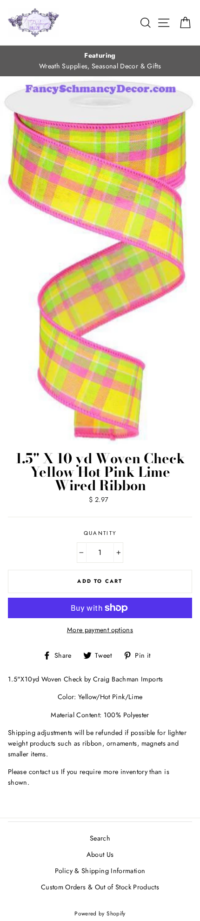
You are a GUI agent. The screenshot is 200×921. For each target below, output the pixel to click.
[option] (100, 61)
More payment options (100, 629)
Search (100, 838)
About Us (100, 854)
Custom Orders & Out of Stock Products (100, 887)
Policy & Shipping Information (100, 870)
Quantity (100, 533)
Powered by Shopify (100, 913)
